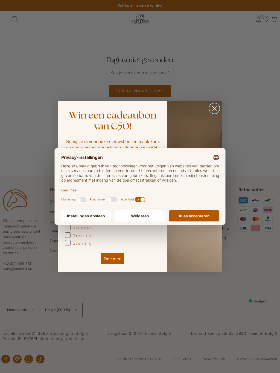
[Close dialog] (214, 108)
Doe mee (112, 259)
